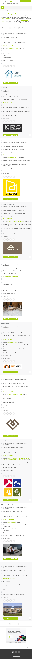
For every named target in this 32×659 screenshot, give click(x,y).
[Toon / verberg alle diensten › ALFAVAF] (17, 165)
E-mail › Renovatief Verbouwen (10, 391)
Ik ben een (25, 1)
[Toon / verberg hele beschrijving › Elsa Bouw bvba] (17, 345)
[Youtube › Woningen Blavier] (14, 600)
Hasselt (9, 94)
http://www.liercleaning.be (12, 48)
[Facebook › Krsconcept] (7, 121)
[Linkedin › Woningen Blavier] (10, 600)
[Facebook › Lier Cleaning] (7, 66)
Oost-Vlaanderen (7, 146)
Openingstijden (7, 57)
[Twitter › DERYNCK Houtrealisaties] (4, 239)
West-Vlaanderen (7, 210)
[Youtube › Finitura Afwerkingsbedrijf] (14, 541)
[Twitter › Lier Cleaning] (4, 66)
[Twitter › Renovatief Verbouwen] (4, 413)
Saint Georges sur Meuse (11, 570)
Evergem (14, 511)
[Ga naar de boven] (30, 83)
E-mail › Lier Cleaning (8, 45)
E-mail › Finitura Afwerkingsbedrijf (10, 519)
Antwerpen (5, 37)
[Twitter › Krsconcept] (4, 121)
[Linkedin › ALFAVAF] (10, 177)
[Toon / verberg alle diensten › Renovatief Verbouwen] (17, 401)
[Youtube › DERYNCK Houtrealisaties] (14, 239)
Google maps (14, 37)
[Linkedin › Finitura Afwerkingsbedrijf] (10, 541)
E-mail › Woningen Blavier (9, 578)
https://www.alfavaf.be (12, 157)
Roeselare (14, 383)
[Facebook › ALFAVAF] (7, 177)
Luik (4, 570)
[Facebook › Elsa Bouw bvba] (7, 361)
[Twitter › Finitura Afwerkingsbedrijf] (4, 541)
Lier (10, 37)
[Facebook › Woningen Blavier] (7, 600)
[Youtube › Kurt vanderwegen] (14, 476)
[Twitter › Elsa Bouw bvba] (4, 361)
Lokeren (13, 146)
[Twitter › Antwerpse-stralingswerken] (4, 299)
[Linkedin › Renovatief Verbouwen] (10, 413)
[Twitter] (13, 652)
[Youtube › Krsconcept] (14, 121)
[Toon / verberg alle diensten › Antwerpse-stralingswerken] (17, 287)
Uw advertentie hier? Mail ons (16, 642)
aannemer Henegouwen (6, 18)
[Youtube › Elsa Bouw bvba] (14, 361)
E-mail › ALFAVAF (7, 154)
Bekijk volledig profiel (10, 82)
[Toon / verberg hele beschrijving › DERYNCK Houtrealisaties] (17, 225)
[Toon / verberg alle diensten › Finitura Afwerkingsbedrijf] (17, 529)
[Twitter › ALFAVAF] (4, 177)
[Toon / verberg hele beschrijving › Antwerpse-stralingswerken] (17, 283)
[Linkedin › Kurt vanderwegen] (10, 476)
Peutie (12, 330)
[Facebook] (16, 652)
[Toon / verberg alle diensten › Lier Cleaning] (17, 54)
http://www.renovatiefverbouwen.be (14, 394)
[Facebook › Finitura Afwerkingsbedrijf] (7, 541)
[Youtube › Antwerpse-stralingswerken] (14, 299)
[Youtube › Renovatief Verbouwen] (14, 413)
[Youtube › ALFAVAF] (14, 177)
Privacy (18, 656)
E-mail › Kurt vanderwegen (9, 455)
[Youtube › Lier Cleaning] (14, 66)
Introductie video (20, 535)
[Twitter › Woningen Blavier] (4, 600)
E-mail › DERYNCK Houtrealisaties (10, 218)
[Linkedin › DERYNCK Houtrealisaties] (10, 239)
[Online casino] (16, 628)
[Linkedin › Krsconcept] (10, 121)
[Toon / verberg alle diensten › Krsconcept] (17, 112)
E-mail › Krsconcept (7, 102)
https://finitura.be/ (11, 522)
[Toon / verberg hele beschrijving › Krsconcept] (17, 108)
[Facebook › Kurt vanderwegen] (7, 476)
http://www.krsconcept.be (12, 105)
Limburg (5, 94)
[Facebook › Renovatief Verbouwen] (7, 413)
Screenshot (22, 48)
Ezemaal (13, 447)
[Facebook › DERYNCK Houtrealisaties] (7, 239)
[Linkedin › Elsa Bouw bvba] (10, 361)
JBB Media (15, 656)
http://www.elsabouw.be (12, 342)
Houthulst (14, 210)
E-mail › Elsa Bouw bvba (8, 339)
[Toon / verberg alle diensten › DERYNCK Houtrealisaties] (17, 228)
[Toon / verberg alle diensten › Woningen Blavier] (17, 588)
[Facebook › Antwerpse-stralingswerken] (7, 299)
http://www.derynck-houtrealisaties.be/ (15, 221)
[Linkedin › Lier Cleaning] (10, 66)
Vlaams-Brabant (6, 330)
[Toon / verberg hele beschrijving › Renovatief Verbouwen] (17, 397)
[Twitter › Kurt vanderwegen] (4, 476)
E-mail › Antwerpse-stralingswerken (10, 276)
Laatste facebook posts (9, 60)
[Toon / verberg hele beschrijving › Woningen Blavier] (17, 584)
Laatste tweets (7, 355)
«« (2, 27)
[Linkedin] (19, 652)
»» (22, 27)
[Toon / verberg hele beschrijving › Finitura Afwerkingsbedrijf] (17, 525)
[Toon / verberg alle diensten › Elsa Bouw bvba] (17, 349)
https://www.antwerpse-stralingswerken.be (16, 279)
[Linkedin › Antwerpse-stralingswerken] (10, 299)
